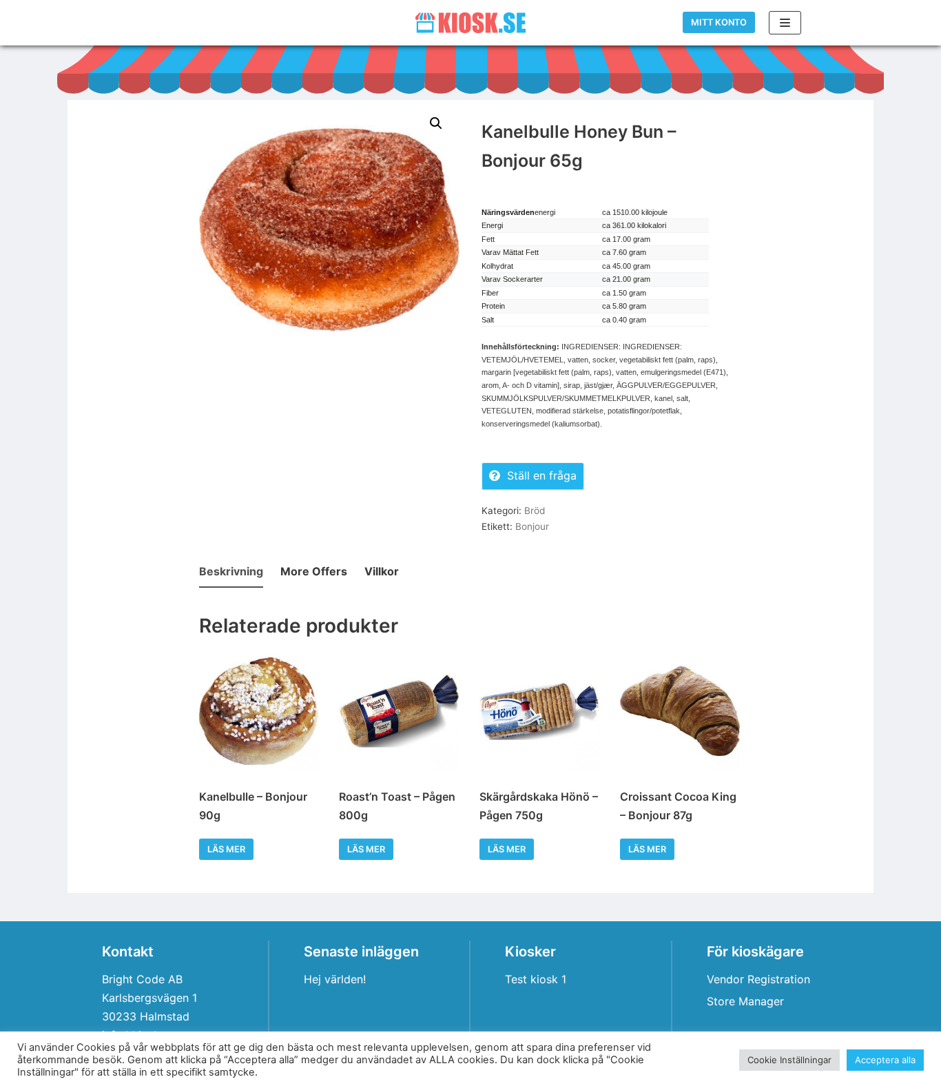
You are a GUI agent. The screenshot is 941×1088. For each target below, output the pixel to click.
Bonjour (532, 526)
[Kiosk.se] (470, 22)
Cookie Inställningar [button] (789, 1059)
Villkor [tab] (381, 571)
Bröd (534, 510)
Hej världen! (335, 979)
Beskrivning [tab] (231, 571)
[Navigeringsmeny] (785, 22)
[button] (436, 123)
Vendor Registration (758, 979)
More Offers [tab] (313, 571)
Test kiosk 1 (535, 979)
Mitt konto (719, 22)
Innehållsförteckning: (520, 346)
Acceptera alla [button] (885, 1059)
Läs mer (226, 849)
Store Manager (745, 1001)
